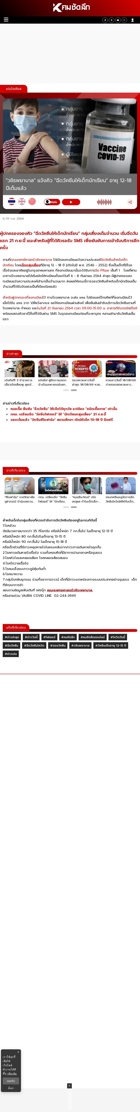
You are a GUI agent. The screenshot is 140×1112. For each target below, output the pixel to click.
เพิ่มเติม (12, 1073)
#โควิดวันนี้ (117, 637)
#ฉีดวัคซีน (11, 645)
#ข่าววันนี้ (31, 637)
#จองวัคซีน (57, 645)
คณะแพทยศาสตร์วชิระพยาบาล (70, 590)
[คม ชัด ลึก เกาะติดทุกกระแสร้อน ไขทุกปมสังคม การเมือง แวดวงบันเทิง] (70, 8)
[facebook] (105, 20)
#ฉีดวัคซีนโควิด (34, 645)
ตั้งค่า (11, 1088)
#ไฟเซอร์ (49, 637)
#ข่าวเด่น (11, 654)
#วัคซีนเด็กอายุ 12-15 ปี (110, 645)
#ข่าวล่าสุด (12, 637)
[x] (111, 20)
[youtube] (118, 20)
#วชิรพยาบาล (80, 645)
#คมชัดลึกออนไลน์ (93, 637)
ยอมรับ (11, 1080)
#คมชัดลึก (68, 637)
